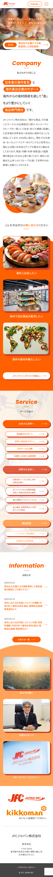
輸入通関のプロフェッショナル (25, 499)
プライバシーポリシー (27, 867)
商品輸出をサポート (25, 434)
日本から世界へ (26, 423)
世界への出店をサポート (25, 441)
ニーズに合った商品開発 (25, 533)
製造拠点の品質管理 (25, 540)
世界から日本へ (26, 469)
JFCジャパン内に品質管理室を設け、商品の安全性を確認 (24, 491)
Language (34, 4)
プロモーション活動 (25, 448)
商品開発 (26, 523)
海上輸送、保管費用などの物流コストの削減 (24, 508)
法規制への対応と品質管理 (25, 456)
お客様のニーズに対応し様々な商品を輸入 (24, 481)
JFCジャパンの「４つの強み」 (26, 375)
